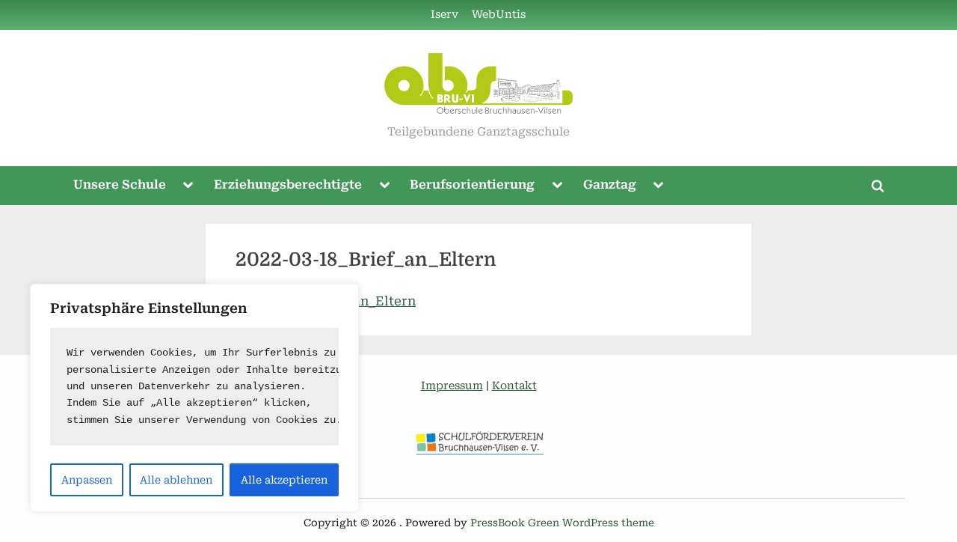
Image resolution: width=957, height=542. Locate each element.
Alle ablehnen (176, 480)
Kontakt (514, 386)
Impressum (452, 386)
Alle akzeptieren (284, 480)
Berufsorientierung (472, 184)
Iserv (444, 14)
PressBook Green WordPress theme (562, 523)
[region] (194, 398)
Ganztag (609, 184)
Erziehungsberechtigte (288, 184)
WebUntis (499, 14)
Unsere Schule (119, 184)
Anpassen (86, 480)
